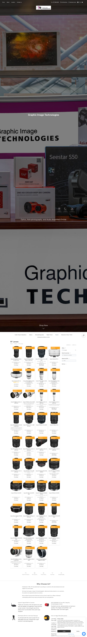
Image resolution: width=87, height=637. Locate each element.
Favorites (52, 574)
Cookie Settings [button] (71, 634)
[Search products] (84, 335)
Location (13, 2)
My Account (34, 574)
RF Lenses (21, 343)
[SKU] (63, 361)
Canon (56, 334)
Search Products (25, 574)
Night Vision (50, 334)
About (8, 2)
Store (3, 2)
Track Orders (43, 574)
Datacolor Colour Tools (66, 334)
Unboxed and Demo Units (43, 337)
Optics (30, 334)
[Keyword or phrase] (63, 355)
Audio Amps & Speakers (20, 334)
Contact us (19, 2)
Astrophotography (39, 334)
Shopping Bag (61, 574)
